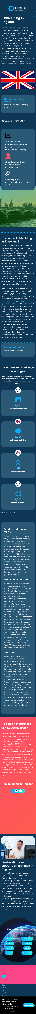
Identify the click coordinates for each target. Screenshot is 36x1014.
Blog (3, 985)
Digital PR (5, 993)
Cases (4, 988)
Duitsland (9, 943)
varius (13, 1011)
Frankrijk (9, 948)
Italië (27, 948)
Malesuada (28, 1005)
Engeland (27, 943)
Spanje (9, 953)
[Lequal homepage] (17, 8)
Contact (4, 990)
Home (4, 995)
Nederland (27, 953)
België (9, 938)
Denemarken (26, 938)
